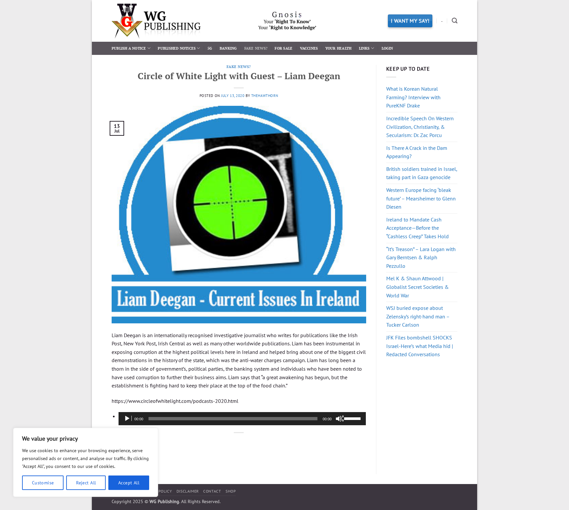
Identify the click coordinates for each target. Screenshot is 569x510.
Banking (228, 48)
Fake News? (255, 48)
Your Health (338, 48)
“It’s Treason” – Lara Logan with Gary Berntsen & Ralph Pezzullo (421, 257)
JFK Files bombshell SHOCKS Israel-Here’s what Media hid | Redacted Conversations (419, 346)
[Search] (454, 21)
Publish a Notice (129, 48)
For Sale (283, 48)
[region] (85, 462)
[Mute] (339, 418)
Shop (231, 491)
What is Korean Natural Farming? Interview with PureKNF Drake (413, 97)
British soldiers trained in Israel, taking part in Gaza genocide (421, 173)
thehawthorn (264, 95)
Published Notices (177, 48)
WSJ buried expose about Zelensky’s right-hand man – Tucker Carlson (417, 316)
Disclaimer (187, 491)
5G (209, 48)
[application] (242, 418)
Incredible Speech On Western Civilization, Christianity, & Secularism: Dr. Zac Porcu (420, 126)
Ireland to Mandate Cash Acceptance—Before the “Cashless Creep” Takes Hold (417, 228)
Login (387, 48)
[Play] (128, 418)
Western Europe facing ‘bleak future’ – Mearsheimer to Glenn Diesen (421, 198)
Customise (43, 483)
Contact (212, 491)
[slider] (353, 418)
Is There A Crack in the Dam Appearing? (416, 152)
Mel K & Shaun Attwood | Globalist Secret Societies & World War (417, 286)
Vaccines (309, 48)
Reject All (86, 483)
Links (364, 48)
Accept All (128, 483)
